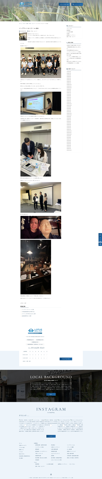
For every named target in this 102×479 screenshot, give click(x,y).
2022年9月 (69, 135)
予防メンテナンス (39, 453)
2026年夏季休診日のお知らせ (72, 50)
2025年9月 (69, 89)
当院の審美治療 (54, 449)
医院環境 (68, 30)
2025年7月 (69, 92)
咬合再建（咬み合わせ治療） (41, 457)
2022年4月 (69, 143)
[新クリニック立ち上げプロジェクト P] (64, 425)
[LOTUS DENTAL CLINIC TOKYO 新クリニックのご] (25, 425)
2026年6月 (69, 74)
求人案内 (80, 9)
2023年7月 (69, 119)
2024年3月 (69, 111)
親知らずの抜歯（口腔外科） (73, 457)
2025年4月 (69, 97)
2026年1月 (69, 82)
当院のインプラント (55, 447)
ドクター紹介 (61, 9)
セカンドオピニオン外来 (56, 459)
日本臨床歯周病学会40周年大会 (28, 311)
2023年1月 (69, 129)
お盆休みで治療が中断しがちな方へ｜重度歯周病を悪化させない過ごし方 (74, 47)
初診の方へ (51, 9)
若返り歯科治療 (70, 453)
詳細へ (51, 394)
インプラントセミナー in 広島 (28, 309)
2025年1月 (69, 102)
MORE (51, 436)
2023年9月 (69, 116)
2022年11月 (69, 132)
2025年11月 (69, 86)
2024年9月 (69, 106)
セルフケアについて (55, 453)
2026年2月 (69, 81)
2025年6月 (69, 94)
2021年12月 (69, 150)
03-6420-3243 (36, 348)
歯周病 (52, 455)
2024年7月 (69, 110)
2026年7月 (69, 73)
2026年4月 (69, 78)
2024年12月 (69, 103)
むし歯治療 (69, 449)
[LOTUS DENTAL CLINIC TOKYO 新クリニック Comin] (51, 425)
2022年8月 (69, 137)
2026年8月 (69, 71)
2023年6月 (69, 121)
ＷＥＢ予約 (100, 239)
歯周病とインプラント (71, 35)
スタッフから (69, 28)
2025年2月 (69, 100)
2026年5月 (69, 76)
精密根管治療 (54, 451)
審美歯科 (37, 449)
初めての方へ (22, 453)
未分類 (68, 33)
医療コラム (21, 449)
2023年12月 (69, 113)
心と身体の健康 (70, 31)
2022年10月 (69, 134)
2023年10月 (69, 114)
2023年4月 (69, 124)
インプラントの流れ (39, 447)
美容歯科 (37, 459)
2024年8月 (69, 108)
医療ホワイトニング (71, 451)
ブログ (35, 462)
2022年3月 (69, 145)
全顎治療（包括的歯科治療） (73, 455)
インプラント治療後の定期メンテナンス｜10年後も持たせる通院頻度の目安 (74, 58)
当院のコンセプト (32, 9)
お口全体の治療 (65, 4)
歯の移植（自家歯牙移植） (56, 457)
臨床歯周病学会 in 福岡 (26, 315)
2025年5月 (69, 95)
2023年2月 (69, 127)
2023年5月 (69, 122)
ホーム (21, 9)
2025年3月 (69, 98)
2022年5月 (69, 142)
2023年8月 (69, 118)
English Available (78, 4)
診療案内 (42, 9)
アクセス (71, 9)
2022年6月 (69, 140)
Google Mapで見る (66, 358)
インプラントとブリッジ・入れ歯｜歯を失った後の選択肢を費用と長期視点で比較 (74, 53)
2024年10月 (69, 105)
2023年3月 (69, 126)
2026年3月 (69, 79)
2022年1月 (69, 148)
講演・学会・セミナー (33, 31)
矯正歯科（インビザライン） (41, 451)
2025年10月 (69, 87)
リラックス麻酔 (70, 447)
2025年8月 (69, 90)
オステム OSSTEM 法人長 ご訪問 (29, 313)
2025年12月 (69, 84)
